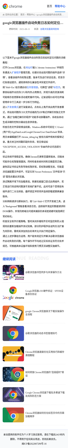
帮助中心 (60, 6)
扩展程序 (16, 72)
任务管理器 (32, 87)
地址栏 (29, 67)
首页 (49, 6)
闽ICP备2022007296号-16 (34, 443)
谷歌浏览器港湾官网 (49, 29)
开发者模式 (13, 107)
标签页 (56, 87)
